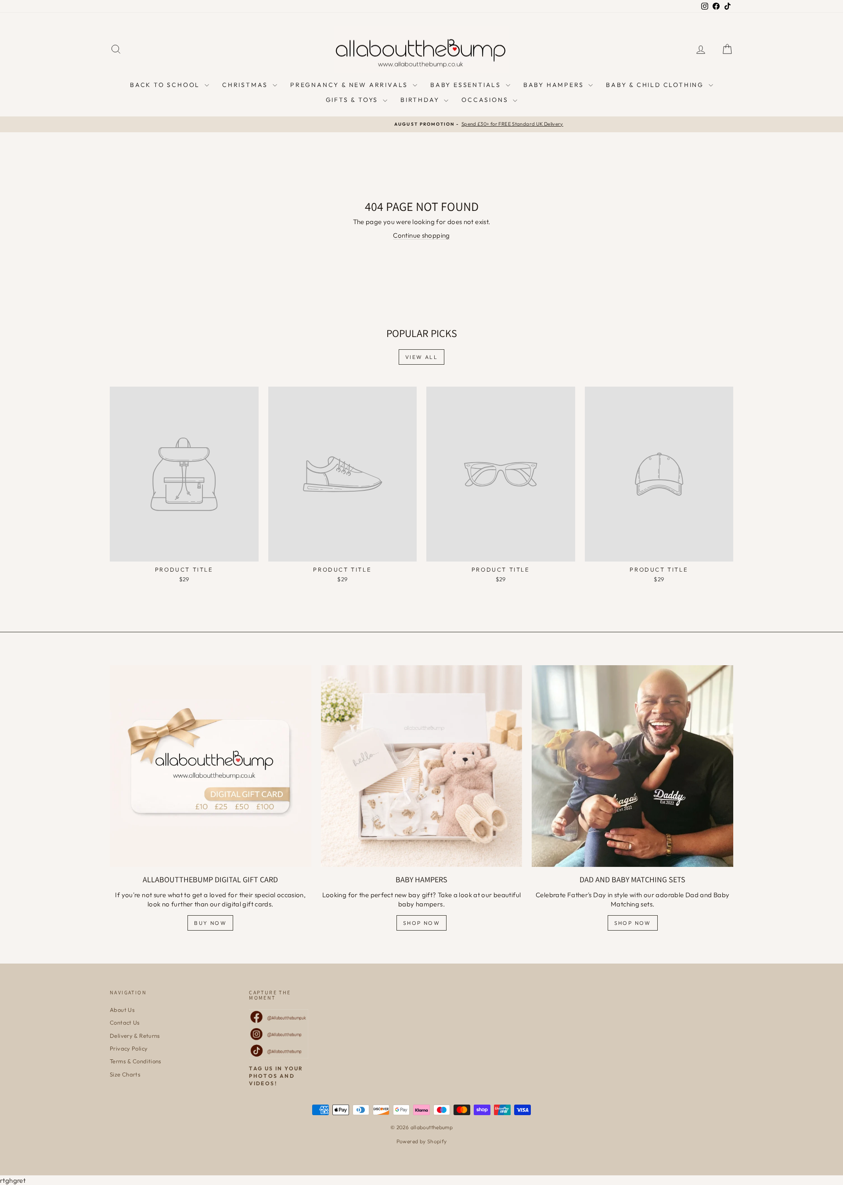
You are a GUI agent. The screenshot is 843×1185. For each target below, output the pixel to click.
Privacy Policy (129, 1048)
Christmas (246, 85)
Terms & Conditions (136, 1061)
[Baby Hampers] (421, 766)
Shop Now (421, 923)
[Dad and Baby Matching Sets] (632, 766)
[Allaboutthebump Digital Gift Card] (210, 766)
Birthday (421, 100)
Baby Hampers (554, 85)
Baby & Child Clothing (656, 85)
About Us (122, 1009)
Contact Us (125, 1022)
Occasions (486, 100)
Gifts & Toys (353, 100)
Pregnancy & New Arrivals (350, 85)
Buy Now (210, 923)
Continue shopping (421, 235)
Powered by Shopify (421, 1141)
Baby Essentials (467, 85)
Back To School (166, 85)
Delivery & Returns (135, 1035)
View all (421, 357)
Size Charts (125, 1074)
